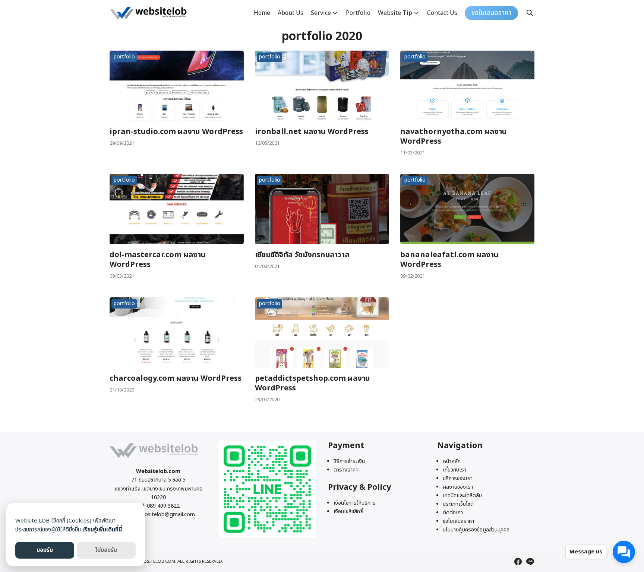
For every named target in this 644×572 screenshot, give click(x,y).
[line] (529, 561)
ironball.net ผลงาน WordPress (312, 131)
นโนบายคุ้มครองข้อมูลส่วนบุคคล (476, 530)
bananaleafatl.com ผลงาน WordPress (449, 259)
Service (321, 13)
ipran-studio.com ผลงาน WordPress (176, 131)
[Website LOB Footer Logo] (154, 457)
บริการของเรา (458, 478)
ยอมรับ (45, 550)
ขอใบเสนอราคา (458, 521)
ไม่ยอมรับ (106, 550)
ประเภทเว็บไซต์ (458, 504)
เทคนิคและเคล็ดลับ (462, 495)
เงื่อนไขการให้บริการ (355, 503)
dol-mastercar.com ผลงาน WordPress (158, 259)
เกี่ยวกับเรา (454, 470)
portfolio (124, 57)
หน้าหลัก (452, 461)
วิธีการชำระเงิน (349, 461)
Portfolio (358, 13)
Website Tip (395, 13)
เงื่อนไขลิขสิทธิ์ (348, 511)
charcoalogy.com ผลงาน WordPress (176, 378)
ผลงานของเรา (458, 487)
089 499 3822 (163, 506)
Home (262, 13)
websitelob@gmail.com (166, 514)
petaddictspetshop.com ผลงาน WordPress (312, 383)
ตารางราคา (346, 470)
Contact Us (442, 13)
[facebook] (518, 561)
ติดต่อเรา (453, 513)
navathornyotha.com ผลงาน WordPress (453, 136)
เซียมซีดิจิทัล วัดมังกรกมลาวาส (302, 255)
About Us (290, 13)
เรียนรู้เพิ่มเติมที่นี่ (102, 529)
